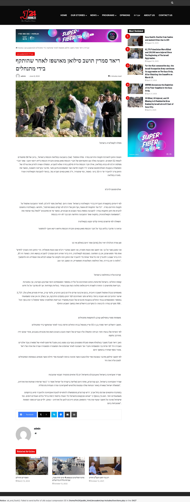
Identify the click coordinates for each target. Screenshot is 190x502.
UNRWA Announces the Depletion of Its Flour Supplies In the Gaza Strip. (159, 88)
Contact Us (165, 15)
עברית (137, 15)
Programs (108, 15)
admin (23, 76)
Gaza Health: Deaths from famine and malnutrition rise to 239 (159, 38)
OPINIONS (125, 15)
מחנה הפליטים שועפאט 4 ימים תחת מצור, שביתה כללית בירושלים (68, 479)
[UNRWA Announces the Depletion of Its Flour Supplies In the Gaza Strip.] (135, 89)
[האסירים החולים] (32, 466)
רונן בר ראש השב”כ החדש (99, 477)
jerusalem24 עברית (25, 54)
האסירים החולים (22, 477)
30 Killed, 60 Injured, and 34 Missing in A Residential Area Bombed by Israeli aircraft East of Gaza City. (159, 102)
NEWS (93, 15)
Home (64, 15)
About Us (149, 15)
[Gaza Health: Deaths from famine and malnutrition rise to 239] (135, 41)
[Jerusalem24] (29, 15)
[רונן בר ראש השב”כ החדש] (105, 466)
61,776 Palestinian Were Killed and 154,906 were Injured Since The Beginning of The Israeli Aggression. (158, 54)
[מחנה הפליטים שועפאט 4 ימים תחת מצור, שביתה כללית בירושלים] (68, 466)
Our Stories (78, 15)
